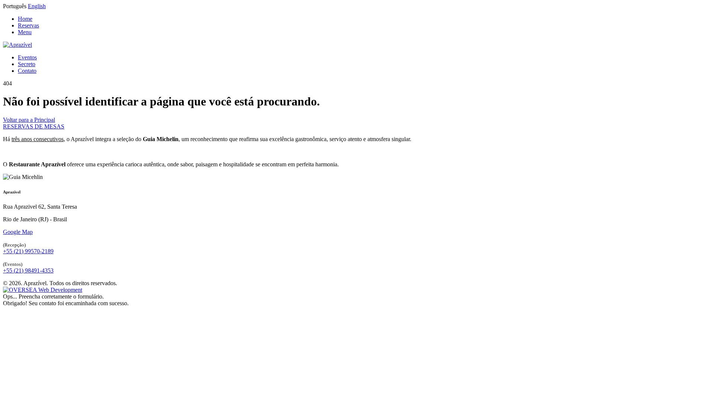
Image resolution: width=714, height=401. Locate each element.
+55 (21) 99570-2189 (28, 251)
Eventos (27, 57)
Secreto (26, 64)
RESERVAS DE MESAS (33, 126)
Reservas (28, 25)
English (37, 6)
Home (25, 19)
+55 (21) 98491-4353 (28, 270)
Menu (25, 32)
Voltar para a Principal (29, 120)
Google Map (18, 232)
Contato (27, 71)
